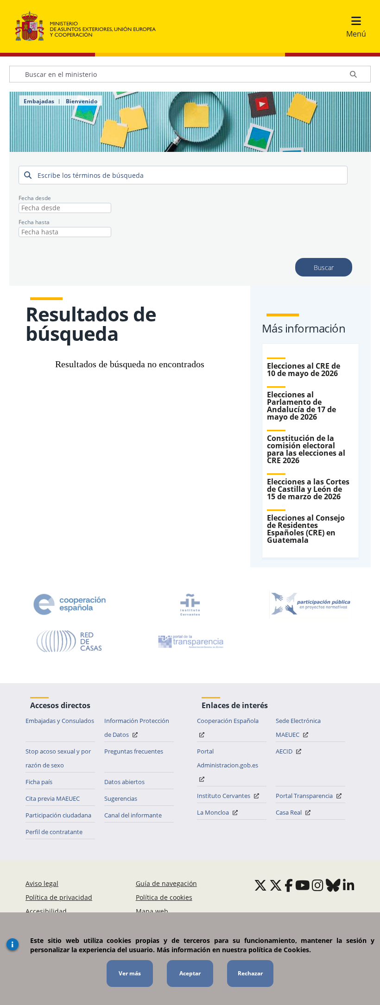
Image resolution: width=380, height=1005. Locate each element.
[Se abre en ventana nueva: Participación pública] (310, 604)
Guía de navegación (166, 883)
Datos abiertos (124, 782)
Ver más (130, 973)
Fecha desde (35, 198)
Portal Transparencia (305, 795)
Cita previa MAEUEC (52, 798)
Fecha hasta (34, 222)
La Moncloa (213, 812)
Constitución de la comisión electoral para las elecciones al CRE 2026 (306, 449)
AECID (285, 751)
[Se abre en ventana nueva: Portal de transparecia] (190, 641)
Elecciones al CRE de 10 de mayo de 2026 (303, 369)
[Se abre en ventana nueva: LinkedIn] (349, 885)
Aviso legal (41, 883)
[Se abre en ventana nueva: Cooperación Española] (69, 604)
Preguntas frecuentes (133, 751)
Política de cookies (164, 897)
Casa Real (289, 812)
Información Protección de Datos (136, 727)
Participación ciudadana (58, 815)
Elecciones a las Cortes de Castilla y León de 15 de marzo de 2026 (308, 489)
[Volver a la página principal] (90, 26)
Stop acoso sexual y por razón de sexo (58, 758)
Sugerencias (120, 798)
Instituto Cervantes (224, 795)
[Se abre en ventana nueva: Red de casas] (69, 641)
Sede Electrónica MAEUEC (298, 727)
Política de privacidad (58, 897)
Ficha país (38, 782)
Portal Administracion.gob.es (227, 758)
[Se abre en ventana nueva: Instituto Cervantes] (190, 604)
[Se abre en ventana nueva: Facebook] (289, 885)
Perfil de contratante (53, 832)
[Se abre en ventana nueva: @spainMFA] (275, 885)
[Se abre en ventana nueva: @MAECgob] (260, 885)
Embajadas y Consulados (59, 720)
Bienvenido (81, 101)
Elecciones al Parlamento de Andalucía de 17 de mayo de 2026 (301, 405)
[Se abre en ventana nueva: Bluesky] (333, 885)
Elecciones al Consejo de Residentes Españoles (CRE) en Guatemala (306, 529)
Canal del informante (133, 815)
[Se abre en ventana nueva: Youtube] (302, 885)
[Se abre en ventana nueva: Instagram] (317, 885)
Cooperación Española (228, 720)
